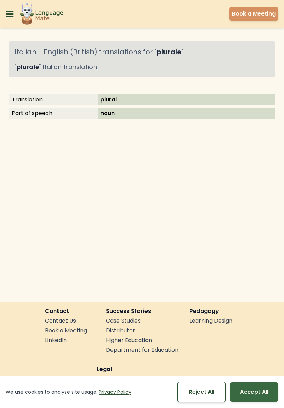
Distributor (120, 330)
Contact (57, 311)
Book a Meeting (66, 330)
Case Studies (123, 321)
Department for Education (142, 350)
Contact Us (60, 321)
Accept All (254, 392)
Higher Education (129, 340)
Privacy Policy (115, 392)
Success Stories (128, 311)
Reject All (201, 392)
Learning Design (210, 321)
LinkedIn (56, 340)
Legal (104, 369)
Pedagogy (204, 311)
